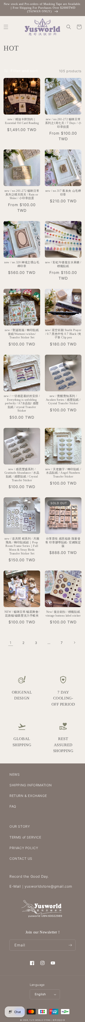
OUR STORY (19, 826)
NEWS (14, 774)
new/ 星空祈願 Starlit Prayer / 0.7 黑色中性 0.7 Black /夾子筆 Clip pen (63, 333)
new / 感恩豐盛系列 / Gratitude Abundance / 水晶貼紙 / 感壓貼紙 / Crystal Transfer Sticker (21, 475)
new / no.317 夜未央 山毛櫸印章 (63, 192)
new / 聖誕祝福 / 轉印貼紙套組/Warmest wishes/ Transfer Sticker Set (22, 333)
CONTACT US (20, 858)
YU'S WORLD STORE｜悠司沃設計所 (47, 1020)
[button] (6, 27)
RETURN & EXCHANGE (28, 796)
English (40, 994)
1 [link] (11, 642)
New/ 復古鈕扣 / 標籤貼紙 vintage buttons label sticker (63, 613)
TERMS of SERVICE (25, 837)
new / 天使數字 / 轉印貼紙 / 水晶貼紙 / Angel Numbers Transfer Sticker (63, 473)
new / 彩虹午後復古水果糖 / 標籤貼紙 (63, 264)
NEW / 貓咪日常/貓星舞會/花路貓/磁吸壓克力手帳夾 (21, 613)
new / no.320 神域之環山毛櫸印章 (21, 264)
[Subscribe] (70, 945)
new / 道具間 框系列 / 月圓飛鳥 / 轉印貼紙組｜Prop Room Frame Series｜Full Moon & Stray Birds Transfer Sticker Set (21, 546)
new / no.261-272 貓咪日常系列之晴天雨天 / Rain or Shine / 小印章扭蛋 (21, 194)
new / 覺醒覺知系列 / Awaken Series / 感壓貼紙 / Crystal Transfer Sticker (63, 399)
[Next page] (74, 642)
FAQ (12, 806)
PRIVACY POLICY (23, 848)
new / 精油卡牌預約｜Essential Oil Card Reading (22, 121)
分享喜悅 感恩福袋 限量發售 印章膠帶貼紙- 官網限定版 (63, 542)
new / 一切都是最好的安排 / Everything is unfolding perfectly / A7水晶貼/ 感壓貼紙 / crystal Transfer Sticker (22, 403)
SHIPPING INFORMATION (30, 785)
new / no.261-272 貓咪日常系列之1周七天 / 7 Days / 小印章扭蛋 (63, 123)
